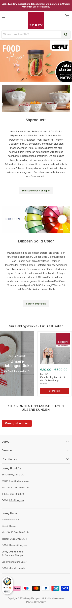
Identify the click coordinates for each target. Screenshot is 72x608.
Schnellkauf (54, 391)
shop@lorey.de (17, 568)
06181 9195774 (18, 538)
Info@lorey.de (16, 500)
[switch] (7, 591)
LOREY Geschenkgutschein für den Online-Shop (53, 377)
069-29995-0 (17, 494)
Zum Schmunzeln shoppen (36, 190)
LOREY (43, 383)
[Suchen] (65, 34)
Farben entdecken (36, 303)
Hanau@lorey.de (18, 545)
